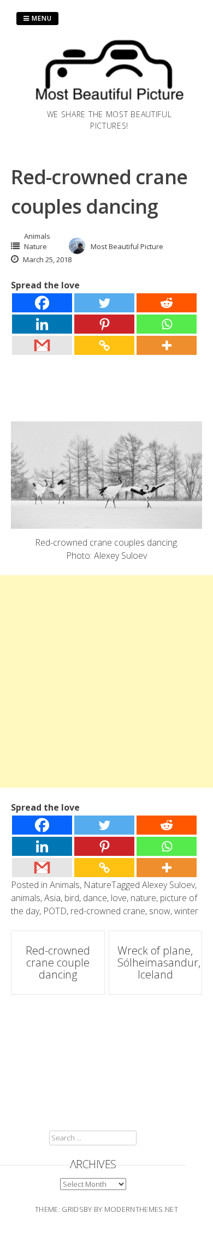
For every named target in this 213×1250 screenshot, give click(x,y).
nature (143, 898)
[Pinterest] (104, 324)
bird (71, 898)
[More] (167, 345)
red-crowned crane (107, 911)
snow (159, 911)
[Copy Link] (104, 345)
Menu (40, 18)
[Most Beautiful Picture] (109, 102)
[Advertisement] (106, 681)
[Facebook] (42, 302)
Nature (35, 246)
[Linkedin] (42, 324)
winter (186, 911)
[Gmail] (42, 345)
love (119, 898)
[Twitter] (104, 302)
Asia (52, 898)
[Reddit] (167, 302)
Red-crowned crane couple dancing (58, 962)
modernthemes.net (141, 1209)
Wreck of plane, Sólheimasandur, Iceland (158, 962)
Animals (37, 236)
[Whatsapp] (167, 324)
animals (25, 898)
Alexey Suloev (168, 885)
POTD (55, 911)
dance (95, 898)
